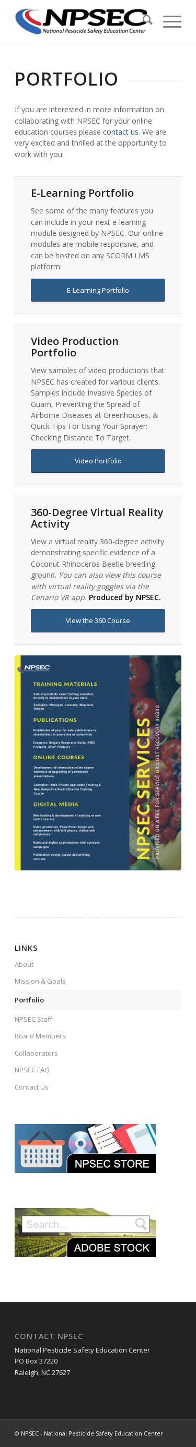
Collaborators (36, 1053)
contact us (121, 132)
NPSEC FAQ (32, 1069)
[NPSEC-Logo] (81, 21)
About (24, 964)
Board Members (40, 1036)
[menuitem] (142, 21)
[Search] (142, 21)
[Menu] (167, 21)
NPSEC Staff (33, 1019)
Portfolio (29, 999)
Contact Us (32, 1087)
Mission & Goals (40, 981)
